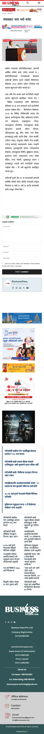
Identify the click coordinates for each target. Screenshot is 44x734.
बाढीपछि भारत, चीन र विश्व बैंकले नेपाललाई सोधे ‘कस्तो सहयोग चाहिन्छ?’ (32, 559)
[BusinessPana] (10, 30)
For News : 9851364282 (22, 674)
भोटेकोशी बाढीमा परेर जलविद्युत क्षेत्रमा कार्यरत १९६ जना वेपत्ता (11, 521)
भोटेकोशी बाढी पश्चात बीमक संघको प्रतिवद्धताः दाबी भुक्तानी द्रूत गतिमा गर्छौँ (32, 523)
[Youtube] (27, 288)
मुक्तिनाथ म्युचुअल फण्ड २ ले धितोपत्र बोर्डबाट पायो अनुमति (32, 548)
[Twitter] (24, 288)
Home (4, 13)
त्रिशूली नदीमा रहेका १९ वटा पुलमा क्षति (11, 583)
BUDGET (10, 13)
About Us (22, 669)
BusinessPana (16, 31)
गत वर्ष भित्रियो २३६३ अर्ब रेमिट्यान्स (11, 569)
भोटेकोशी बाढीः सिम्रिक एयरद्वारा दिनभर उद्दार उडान (10, 534)
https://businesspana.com (20, 284)
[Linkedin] (20, 288)
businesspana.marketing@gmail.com (22, 684)
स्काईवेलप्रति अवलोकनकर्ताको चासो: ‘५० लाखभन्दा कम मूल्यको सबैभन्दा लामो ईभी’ (32, 537)
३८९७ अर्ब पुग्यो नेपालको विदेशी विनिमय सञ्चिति (9, 548)
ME (26, 731)
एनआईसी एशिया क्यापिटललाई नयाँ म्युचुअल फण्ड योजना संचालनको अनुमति (11, 558)
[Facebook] (13, 288)
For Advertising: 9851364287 (22, 679)
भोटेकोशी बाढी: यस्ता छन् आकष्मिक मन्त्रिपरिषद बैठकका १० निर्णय (32, 585)
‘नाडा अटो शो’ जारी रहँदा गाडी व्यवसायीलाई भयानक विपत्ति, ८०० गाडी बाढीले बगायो (32, 573)
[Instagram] (16, 288)
